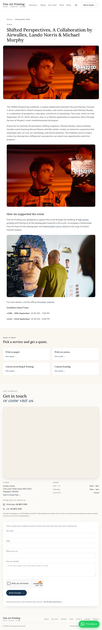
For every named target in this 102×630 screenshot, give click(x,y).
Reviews (96, 619)
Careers (79, 619)
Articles (9, 19)
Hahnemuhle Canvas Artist (55, 226)
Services (32, 5)
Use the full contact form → (53, 602)
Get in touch (90, 5)
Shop (68, 5)
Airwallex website (45, 302)
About (43, 5)
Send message (16, 593)
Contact (87, 619)
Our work (52, 5)
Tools (61, 5)
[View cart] (76, 5)
